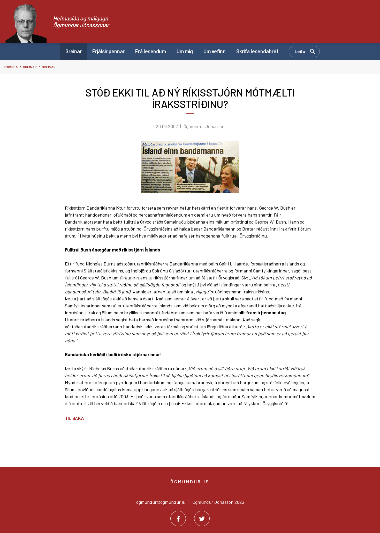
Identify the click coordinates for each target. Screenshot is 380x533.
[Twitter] (202, 518)
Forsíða (11, 67)
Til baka (74, 418)
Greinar (30, 67)
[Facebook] (178, 518)
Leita (300, 51)
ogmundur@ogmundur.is (160, 502)
